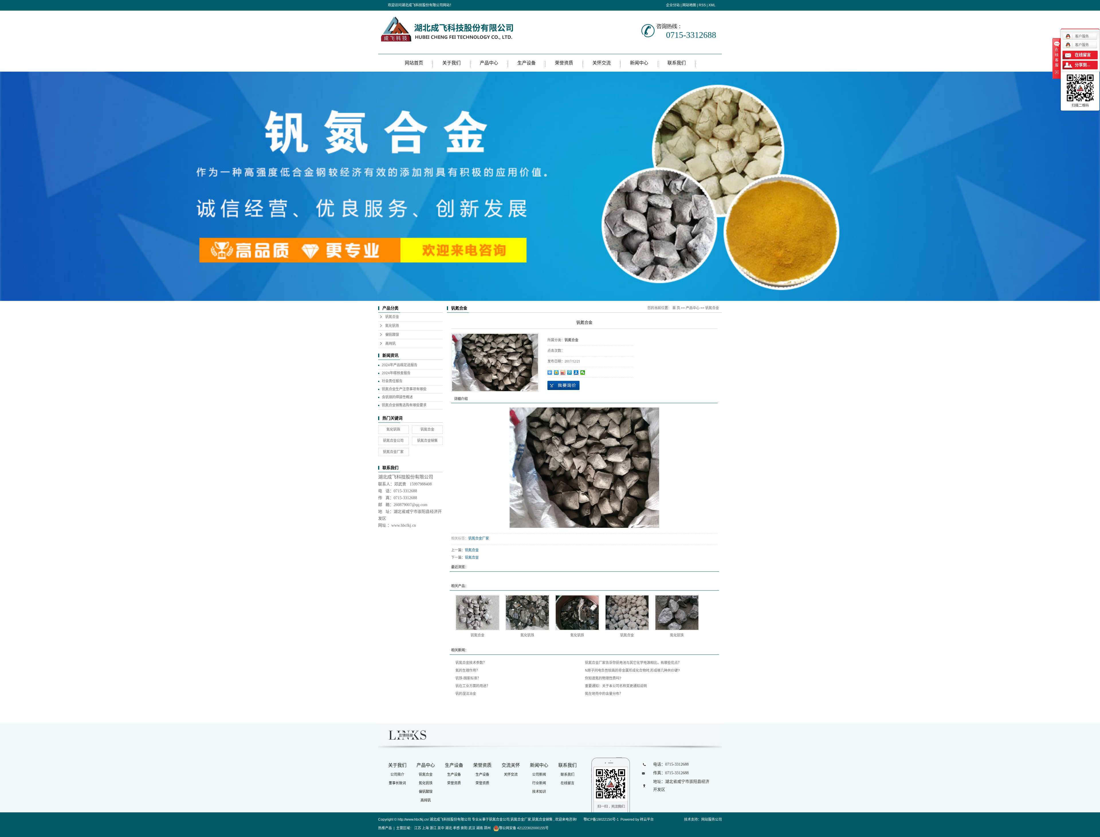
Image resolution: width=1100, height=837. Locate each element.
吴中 (440, 828)
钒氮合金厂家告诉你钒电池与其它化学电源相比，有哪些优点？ (633, 663)
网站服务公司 (711, 820)
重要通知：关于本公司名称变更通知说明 (616, 686)
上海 (425, 828)
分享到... (1082, 65)
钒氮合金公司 (393, 441)
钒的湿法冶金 (465, 694)
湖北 (448, 828)
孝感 (456, 828)
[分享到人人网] (576, 372)
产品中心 (489, 62)
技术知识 (539, 792)
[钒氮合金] (477, 612)
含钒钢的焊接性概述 (397, 397)
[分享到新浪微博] (563, 372)
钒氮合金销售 (427, 441)
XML (712, 5)
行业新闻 (539, 783)
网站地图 (689, 5)
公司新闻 (539, 775)
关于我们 (451, 62)
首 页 (676, 308)
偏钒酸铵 (392, 335)
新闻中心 (639, 62)
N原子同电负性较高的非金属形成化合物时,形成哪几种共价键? (632, 671)
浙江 (433, 828)
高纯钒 (390, 344)
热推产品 (385, 828)
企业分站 (673, 5)
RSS (702, 5)
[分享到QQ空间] (556, 372)
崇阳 (464, 828)
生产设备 (526, 62)
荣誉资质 (564, 62)
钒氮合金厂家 (393, 452)
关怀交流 (601, 62)
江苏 (417, 828)
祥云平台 (647, 820)
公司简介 (397, 775)
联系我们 (676, 62)
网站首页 (414, 62)
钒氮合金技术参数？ (470, 663)
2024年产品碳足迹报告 (399, 365)
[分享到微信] (582, 372)
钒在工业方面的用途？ (472, 686)
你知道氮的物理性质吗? (603, 678)
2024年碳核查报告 (396, 373)
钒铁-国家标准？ (468, 678)
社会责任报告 (392, 381)
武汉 (471, 828)
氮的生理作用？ (467, 671)
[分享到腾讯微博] (569, 372)
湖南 (479, 828)
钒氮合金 (392, 317)
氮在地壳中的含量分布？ (604, 694)
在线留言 (567, 783)
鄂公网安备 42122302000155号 (524, 828)
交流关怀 (511, 765)
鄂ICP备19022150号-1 (601, 820)
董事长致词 (397, 783)
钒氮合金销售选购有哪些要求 (404, 405)
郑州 (487, 828)
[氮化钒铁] (527, 612)
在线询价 (563, 385)
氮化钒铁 (392, 326)
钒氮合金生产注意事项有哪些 (404, 389)
